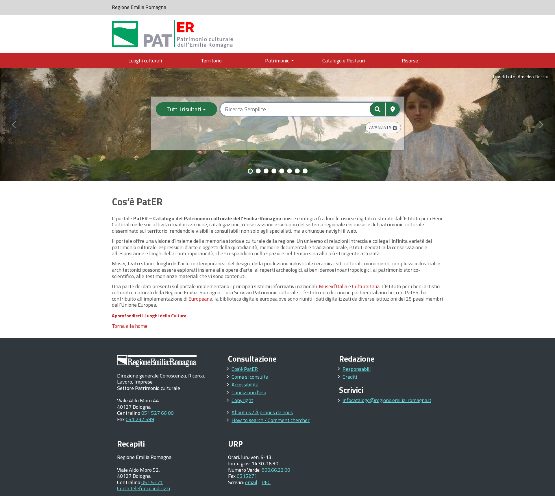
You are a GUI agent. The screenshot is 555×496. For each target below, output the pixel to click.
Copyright (242, 400)
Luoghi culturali (145, 60)
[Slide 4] (273, 171)
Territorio (211, 60)
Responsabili (357, 369)
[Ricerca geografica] (393, 109)
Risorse (410, 60)
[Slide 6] (289, 171)
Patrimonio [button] (277, 60)
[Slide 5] (281, 171)
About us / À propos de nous (262, 412)
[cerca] (377, 109)
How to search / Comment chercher (271, 420)
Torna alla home (129, 326)
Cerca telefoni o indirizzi (143, 488)
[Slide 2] (258, 171)
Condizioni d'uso (249, 392)
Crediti (350, 377)
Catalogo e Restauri (343, 60)
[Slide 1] (250, 171)
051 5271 (152, 482)
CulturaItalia (366, 286)
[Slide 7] (297, 171)
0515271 (247, 476)
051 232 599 (140, 419)
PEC (266, 482)
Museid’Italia (333, 286)
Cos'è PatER (245, 369)
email (251, 482)
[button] (383, 127)
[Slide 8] (305, 171)
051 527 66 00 (157, 413)
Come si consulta (250, 377)
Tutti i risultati (184, 109)
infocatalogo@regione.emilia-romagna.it (387, 400)
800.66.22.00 (276, 470)
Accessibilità (245, 384)
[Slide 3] (266, 171)
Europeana (200, 299)
